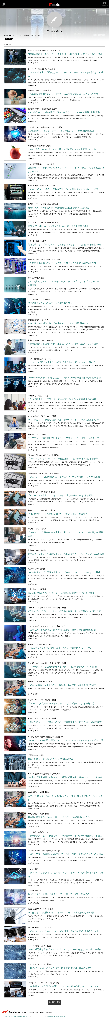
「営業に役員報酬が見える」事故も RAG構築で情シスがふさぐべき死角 (63, 94)
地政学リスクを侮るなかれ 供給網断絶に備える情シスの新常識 (58, 208)
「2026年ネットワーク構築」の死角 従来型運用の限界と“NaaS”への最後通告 (65, 722)
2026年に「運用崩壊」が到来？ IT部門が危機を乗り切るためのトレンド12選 (65, 777)
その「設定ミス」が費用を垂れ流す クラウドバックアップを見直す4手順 (63, 420)
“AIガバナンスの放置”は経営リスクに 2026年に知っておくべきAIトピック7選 (65, 740)
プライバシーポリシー (37, 1016)
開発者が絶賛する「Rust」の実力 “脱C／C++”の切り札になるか (59, 817)
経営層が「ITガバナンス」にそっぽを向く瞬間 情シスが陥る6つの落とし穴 (64, 611)
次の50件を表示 (54, 1002)
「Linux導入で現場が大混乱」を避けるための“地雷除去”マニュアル (60, 648)
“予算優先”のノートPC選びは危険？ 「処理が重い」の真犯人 (57, 514)
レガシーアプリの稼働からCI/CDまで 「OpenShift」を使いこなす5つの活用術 (65, 854)
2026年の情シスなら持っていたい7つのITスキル (50, 759)
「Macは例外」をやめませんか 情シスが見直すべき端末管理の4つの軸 (62, 149)
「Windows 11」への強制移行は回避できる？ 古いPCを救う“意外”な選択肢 (64, 477)
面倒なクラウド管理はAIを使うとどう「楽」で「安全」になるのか (60, 894)
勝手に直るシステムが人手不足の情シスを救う (50, 303)
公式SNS (13, 1016)
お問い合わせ (26, 1016)
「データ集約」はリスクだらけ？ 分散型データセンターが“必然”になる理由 (65, 836)
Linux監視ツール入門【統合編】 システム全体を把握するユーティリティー (64, 986)
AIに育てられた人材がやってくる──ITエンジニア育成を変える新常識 (61, 912)
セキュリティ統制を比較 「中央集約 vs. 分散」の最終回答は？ (58, 323)
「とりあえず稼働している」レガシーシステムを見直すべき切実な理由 (62, 263)
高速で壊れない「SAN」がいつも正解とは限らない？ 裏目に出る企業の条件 (65, 244)
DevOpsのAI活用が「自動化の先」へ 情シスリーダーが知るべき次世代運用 (64, 378)
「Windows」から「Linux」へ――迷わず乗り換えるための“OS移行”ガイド (63, 931)
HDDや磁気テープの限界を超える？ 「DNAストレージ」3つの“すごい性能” (64, 572)
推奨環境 (62, 1016)
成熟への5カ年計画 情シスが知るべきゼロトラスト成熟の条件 (58, 226)
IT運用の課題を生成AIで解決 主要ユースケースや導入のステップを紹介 (63, 344)
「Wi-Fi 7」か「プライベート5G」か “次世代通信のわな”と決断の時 (61, 703)
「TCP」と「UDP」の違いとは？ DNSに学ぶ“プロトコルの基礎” (59, 968)
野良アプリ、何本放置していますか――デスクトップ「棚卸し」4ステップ (63, 438)
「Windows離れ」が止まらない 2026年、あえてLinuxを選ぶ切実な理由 (62, 685)
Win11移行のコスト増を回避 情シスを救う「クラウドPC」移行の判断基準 (64, 112)
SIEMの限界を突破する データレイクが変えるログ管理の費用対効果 (61, 131)
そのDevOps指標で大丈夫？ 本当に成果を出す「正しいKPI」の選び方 (61, 362)
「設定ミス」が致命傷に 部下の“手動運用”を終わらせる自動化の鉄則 (62, 630)
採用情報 (56, 1016)
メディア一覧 (6, 1016)
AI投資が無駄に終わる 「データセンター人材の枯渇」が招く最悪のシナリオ (65, 54)
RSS (46, 1016)
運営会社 (50, 1016)
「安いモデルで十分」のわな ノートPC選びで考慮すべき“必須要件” (61, 495)
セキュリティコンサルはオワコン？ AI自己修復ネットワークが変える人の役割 (66, 554)
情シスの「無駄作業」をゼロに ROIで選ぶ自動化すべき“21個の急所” (61, 593)
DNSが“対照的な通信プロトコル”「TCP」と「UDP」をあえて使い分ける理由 (64, 949)
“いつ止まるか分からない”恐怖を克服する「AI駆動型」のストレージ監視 (63, 189)
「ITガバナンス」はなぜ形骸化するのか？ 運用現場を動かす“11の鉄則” (63, 667)
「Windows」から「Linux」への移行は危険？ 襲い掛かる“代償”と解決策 (63, 458)
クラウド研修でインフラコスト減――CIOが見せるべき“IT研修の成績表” (62, 399)
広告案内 (19, 1016)
